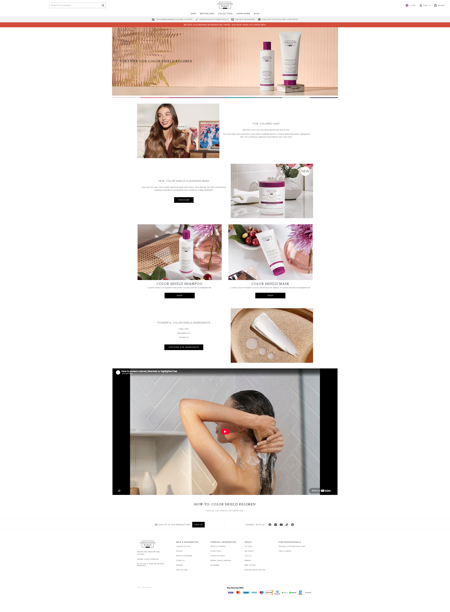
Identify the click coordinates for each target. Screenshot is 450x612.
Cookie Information (217, 556)
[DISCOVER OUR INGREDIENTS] (272, 335)
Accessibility (215, 565)
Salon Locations (285, 551)
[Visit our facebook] (270, 524)
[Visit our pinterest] (292, 524)
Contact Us (180, 560)
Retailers (247, 560)
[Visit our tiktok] (287, 524)
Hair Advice (248, 551)
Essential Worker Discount (254, 570)
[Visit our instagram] (275, 524)
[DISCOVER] (272, 191)
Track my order (182, 570)
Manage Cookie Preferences (148, 559)
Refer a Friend (249, 565)
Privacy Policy (215, 551)
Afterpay (179, 565)
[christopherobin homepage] (225, 5)
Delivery (179, 551)
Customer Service (183, 546)
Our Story (248, 546)
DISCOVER (183, 200)
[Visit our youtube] (281, 524)
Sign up (198, 525)
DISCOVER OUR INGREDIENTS (184, 347)
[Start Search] (103, 5)
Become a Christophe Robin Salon (292, 546)
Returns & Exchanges (184, 556)
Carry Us (247, 556)
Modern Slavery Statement (220, 560)
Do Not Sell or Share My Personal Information (150, 565)
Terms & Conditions (218, 546)
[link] (425, 5)
